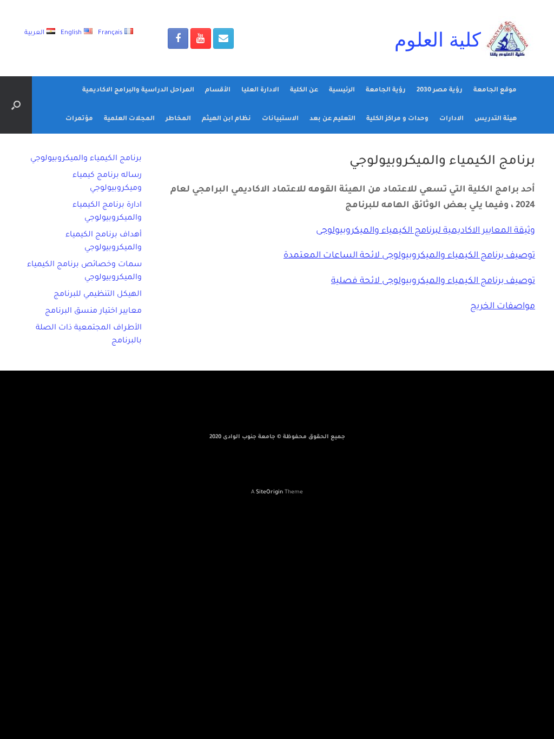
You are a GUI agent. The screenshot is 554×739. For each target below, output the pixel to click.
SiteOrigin (269, 493)
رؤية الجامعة (386, 90)
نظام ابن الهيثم (226, 119)
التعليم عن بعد (332, 119)
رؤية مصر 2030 (440, 90)
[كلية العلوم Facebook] (178, 38)
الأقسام (217, 90)
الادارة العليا (260, 90)
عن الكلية (304, 90)
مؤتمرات (79, 119)
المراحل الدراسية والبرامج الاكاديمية (138, 90)
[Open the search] (16, 105)
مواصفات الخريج (502, 307)
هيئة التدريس (495, 119)
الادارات (451, 119)
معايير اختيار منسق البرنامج (93, 311)
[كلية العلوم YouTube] (200, 38)
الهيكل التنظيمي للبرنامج (98, 295)
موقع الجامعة (495, 90)
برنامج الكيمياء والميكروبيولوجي (86, 159)
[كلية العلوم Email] (223, 38)
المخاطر (178, 119)
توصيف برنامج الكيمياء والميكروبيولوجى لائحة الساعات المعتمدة (409, 256)
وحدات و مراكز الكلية (397, 119)
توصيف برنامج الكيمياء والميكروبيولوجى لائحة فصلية (433, 281)
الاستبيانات (280, 119)
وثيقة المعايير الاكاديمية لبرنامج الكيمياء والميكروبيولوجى (425, 231)
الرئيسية (342, 90)
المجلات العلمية (129, 119)
